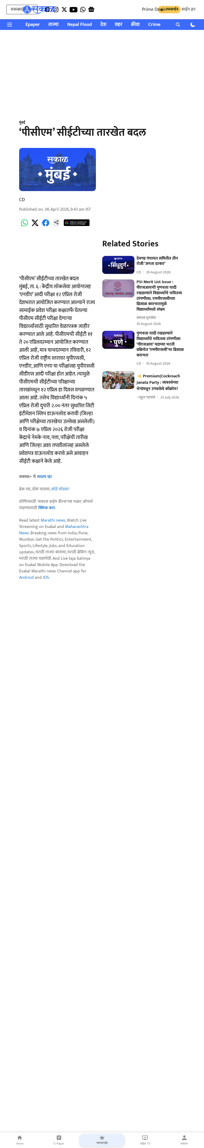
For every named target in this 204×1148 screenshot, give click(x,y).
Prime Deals (153, 9)
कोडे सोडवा (60, 489)
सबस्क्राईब (102, 1142)
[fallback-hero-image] (118, 265)
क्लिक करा (46, 508)
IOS (46, 577)
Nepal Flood (79, 24)
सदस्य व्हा (44, 476)
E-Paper (59, 1143)
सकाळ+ (184, 1143)
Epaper (33, 24)
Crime (154, 24)
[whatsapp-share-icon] (24, 225)
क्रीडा (135, 24)
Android (26, 577)
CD (22, 200)
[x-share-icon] (35, 225)
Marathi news (53, 520)
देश (103, 24)
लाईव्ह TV (145, 1143)
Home (20, 1143)
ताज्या (53, 24)
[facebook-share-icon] (45, 225)
